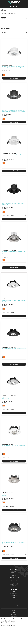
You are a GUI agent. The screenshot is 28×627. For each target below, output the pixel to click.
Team (14, 597)
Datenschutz (14, 614)
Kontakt (14, 610)
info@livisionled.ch (14, 576)
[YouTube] (15, 605)
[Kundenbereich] (11, 6)
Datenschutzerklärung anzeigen (8, 625)
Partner (14, 601)
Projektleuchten (14, 593)
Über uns (14, 599)
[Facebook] (10, 605)
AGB (14, 612)
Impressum (14, 616)
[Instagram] (12, 605)
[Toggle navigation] (5, 10)
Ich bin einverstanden (23, 619)
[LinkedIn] (17, 605)
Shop (14, 591)
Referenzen (14, 595)
